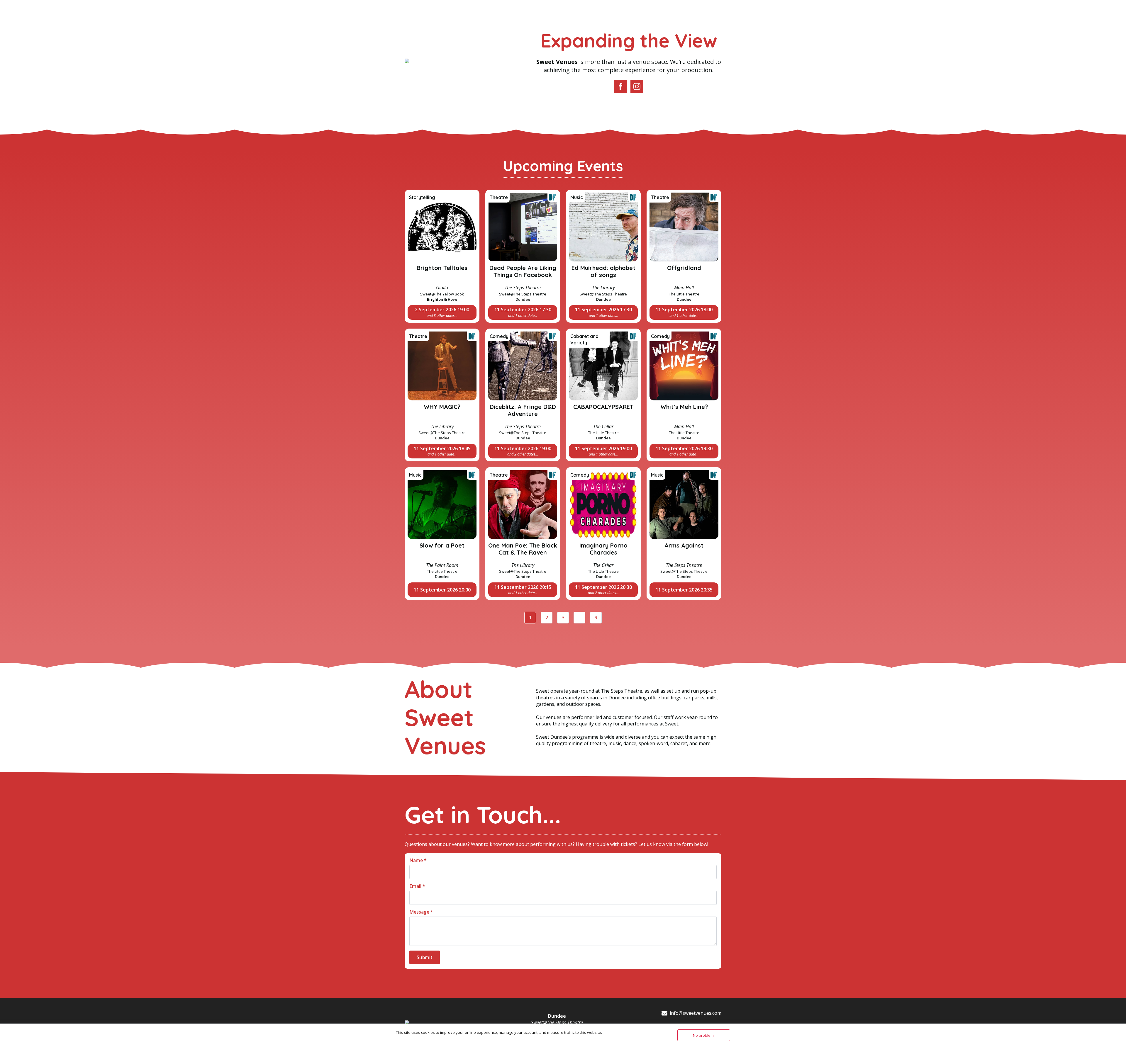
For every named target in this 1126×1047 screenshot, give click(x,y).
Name (418, 860)
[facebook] (620, 86)
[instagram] (636, 86)
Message (421, 912)
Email (417, 886)
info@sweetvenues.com (695, 1013)
